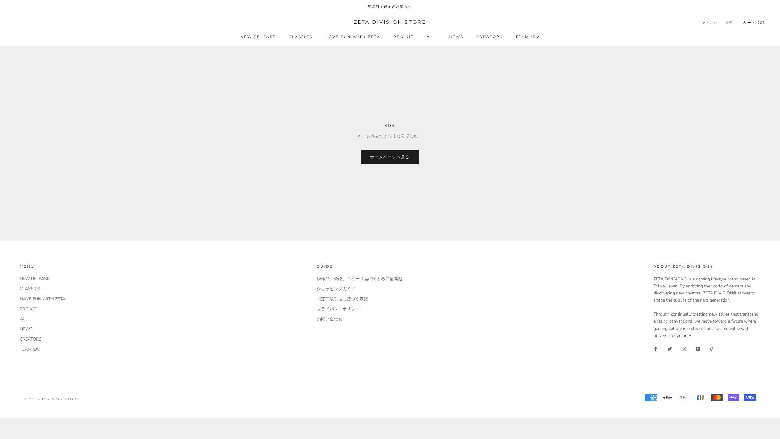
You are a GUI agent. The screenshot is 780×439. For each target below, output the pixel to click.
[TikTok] (712, 348)
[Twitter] (670, 348)
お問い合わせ (329, 319)
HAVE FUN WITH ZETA (353, 36)
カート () (754, 22)
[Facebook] (656, 348)
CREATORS (489, 36)
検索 (729, 23)
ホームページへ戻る (390, 157)
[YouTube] (698, 348)
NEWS (456, 36)
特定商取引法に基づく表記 (342, 299)
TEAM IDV (528, 36)
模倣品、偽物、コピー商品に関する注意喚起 (359, 279)
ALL (431, 36)
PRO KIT (403, 36)
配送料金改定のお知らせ (390, 6)
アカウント (708, 23)
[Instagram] (684, 348)
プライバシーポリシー (338, 309)
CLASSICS (300, 36)
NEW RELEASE (258, 36)
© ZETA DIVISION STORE (51, 399)
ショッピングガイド (336, 289)
